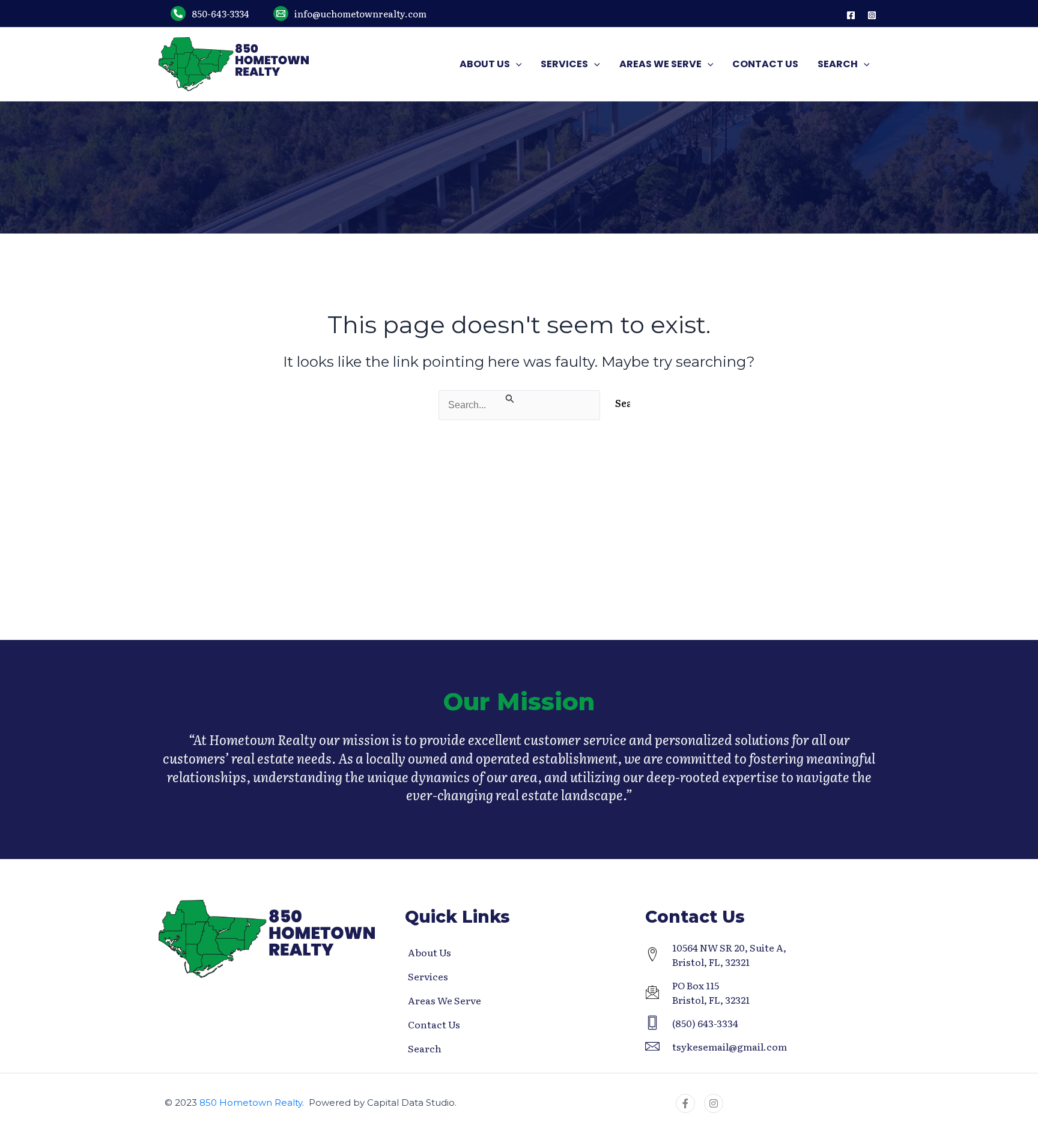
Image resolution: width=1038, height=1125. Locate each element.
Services (428, 976)
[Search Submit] (510, 397)
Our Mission (519, 701)
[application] (516, 64)
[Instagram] (871, 15)
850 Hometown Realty (250, 1102)
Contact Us (434, 1024)
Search (425, 1048)
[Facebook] (850, 15)
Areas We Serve (444, 1000)
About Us (429, 952)
